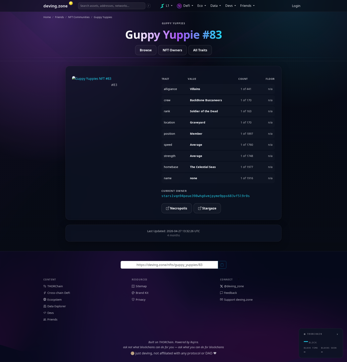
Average (196, 145)
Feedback (230, 293)
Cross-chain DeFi (58, 293)
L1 (167, 5)
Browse (146, 50)
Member (196, 133)
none (193, 178)
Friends (246, 5)
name (167, 178)
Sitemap (141, 286)
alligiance (170, 89)
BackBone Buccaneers (206, 100)
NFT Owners (172, 50)
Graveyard (197, 122)
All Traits (200, 50)
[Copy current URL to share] (222, 265)
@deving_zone (234, 286)
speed (168, 145)
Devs (229, 5)
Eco (200, 5)
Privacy (140, 299)
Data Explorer (56, 306)
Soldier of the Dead (204, 111)
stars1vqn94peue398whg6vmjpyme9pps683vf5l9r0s (205, 196)
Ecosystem (54, 299)
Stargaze (208, 208)
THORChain (55, 286)
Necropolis (178, 208)
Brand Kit (142, 293)
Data (214, 5)
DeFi (187, 5)
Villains (195, 89)
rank (167, 111)
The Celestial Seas (203, 167)
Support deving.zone (238, 299)
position (169, 133)
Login (296, 6)
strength (170, 156)
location (169, 122)
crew (167, 100)
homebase (171, 167)
